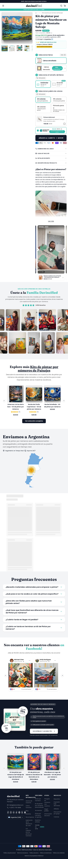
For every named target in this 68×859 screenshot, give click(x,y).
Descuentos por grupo (57, 813)
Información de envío (48, 815)
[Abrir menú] (3, 6)
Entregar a (44, 39)
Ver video (41, 272)
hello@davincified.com (16, 805)
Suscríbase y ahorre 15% (42, 731)
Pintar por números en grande (38, 815)
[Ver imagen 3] (19, 48)
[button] (51, 120)
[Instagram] (11, 812)
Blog (27, 811)
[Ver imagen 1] (4, 48)
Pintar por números (38, 799)
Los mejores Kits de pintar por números (29, 832)
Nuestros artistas (37, 821)
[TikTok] (16, 812)
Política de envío (34, 853)
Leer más (51, 221)
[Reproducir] (51, 249)
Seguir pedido (46, 810)
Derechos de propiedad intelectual (34, 855)
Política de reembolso (46, 853)
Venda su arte (39, 827)
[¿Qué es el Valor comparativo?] (51, 33)
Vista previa (42, 78)
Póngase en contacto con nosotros (47, 802)
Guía (62, 55)
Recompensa (30, 817)
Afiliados (56, 809)
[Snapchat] (25, 812)
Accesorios (38, 810)
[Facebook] (8, 812)
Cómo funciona (28, 806)
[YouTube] (14, 812)
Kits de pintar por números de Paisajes (52, 13)
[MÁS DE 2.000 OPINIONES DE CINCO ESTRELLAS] (34, 331)
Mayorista (57, 799)
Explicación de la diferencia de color (29, 822)
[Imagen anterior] (4, 28)
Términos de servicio (22, 853)
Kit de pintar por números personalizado (39, 805)
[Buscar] (61, 6)
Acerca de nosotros (29, 801)
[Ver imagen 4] (27, 48)
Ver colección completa (34, 421)
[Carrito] (65, 6)
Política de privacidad (10, 853)
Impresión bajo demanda (57, 803)
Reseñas (28, 814)
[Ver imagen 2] (12, 48)
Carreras (56, 817)
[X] (22, 812)
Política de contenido (59, 853)
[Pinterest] (19, 812)
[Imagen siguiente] (30, 28)
